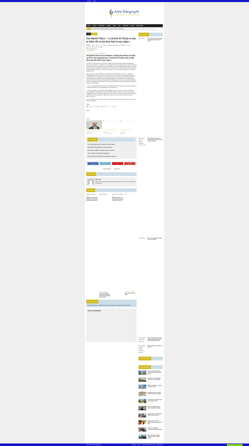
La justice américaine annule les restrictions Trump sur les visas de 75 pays (155, 372)
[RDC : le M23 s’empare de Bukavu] (131, 289)
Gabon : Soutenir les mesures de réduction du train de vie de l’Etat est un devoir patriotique (155, 139)
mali (130, 45)
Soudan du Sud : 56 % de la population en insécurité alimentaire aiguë (155, 422)
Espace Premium (139, 25)
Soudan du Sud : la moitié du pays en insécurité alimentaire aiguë (155, 414)
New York (88, 47)
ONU (93, 47)
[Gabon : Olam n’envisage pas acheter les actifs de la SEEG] (142, 333)
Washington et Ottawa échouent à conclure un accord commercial (154, 378)
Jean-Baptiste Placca (123, 45)
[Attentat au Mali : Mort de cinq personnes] (128, 124)
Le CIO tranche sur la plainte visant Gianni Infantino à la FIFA (155, 400)
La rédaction (134, 444)
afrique (97, 45)
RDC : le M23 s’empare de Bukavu (130, 293)
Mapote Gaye (94, 53)
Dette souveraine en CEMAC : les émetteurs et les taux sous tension (100, 150)
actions (93, 45)
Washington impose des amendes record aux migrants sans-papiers (154, 393)
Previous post (107, 169)
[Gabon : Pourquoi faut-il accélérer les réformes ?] (142, 352)
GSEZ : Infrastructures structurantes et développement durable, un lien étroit (155, 40)
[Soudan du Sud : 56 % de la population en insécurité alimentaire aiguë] (142, 423)
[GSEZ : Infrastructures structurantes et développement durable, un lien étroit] (142, 134)
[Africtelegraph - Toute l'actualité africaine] (124, 13)
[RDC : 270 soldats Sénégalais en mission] (111, 124)
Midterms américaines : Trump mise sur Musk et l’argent (155, 385)
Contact (139, 444)
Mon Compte (89, 1)
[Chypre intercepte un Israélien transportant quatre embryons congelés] (142, 438)
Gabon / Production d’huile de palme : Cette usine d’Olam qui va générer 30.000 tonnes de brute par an (155, 339)
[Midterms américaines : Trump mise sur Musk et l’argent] (142, 388)
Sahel (96, 47)
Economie (109, 25)
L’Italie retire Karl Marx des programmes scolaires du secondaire (155, 428)
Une (134, 291)
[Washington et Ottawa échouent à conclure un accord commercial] (142, 381)
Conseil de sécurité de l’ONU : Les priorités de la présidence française (93, 130)
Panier (95, 1)
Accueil (88, 25)
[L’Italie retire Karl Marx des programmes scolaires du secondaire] (142, 430)
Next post (116, 169)
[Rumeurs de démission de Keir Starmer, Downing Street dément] (142, 409)
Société (114, 25)
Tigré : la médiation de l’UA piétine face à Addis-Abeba (98, 153)
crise (101, 45)
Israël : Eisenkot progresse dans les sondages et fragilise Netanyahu (101, 144)
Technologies (126, 25)
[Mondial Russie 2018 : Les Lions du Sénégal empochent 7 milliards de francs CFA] (117, 194)
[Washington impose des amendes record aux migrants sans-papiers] (142, 395)
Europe (104, 45)
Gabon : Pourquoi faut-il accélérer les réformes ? (155, 346)
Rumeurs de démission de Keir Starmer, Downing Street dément (154, 407)
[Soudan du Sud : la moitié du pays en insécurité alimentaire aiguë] (142, 416)
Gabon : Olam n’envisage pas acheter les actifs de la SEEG (155, 238)
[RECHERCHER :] (155, 29)
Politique (94, 25)
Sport (119, 25)
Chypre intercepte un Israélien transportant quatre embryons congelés (154, 436)
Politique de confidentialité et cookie (148, 444)
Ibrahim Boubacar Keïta (112, 45)
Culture (132, 25)
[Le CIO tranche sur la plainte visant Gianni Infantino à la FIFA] (142, 402)
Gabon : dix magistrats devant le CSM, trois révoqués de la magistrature (101, 156)
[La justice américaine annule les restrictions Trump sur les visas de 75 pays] (142, 374)
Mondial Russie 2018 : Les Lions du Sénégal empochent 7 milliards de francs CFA (117, 199)
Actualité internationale (144, 367)
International (101, 25)
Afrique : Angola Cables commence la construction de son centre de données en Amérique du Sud (104, 295)
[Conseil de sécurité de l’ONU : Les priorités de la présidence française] (94, 124)
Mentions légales (160, 444)
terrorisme (100, 47)
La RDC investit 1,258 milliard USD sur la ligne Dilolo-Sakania (99, 147)
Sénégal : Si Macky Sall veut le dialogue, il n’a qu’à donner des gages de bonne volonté (92, 199)
